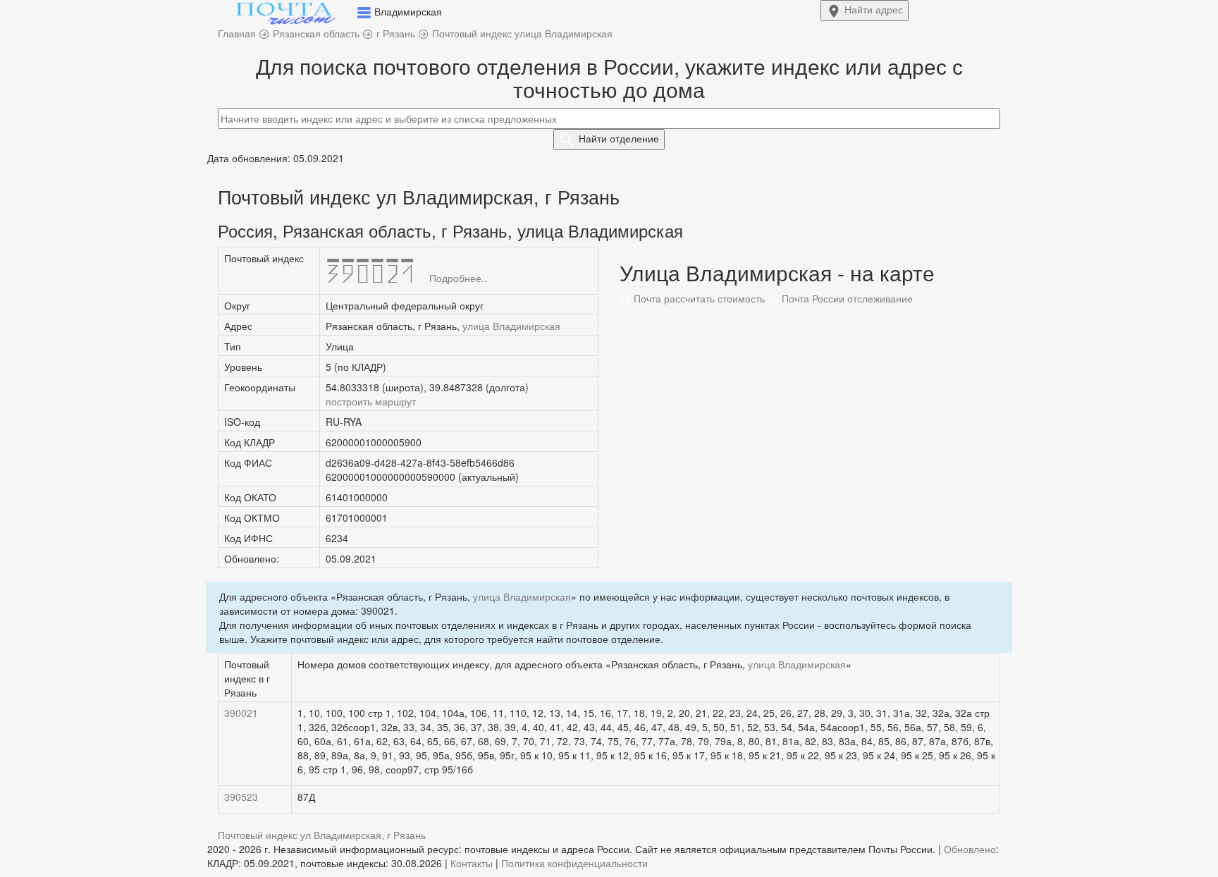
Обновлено (970, 849)
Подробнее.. (458, 278)
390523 (241, 797)
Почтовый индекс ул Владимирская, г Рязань (322, 835)
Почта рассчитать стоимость (698, 298)
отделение (619, 138)
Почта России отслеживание (846, 298)
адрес (873, 9)
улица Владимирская (511, 326)
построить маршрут (371, 401)
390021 (241, 713)
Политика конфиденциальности (574, 863)
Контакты (471, 863)
